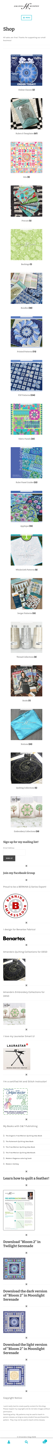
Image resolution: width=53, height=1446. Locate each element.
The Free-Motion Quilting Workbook (20, 1153)
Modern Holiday (12, 1164)
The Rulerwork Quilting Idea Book (19, 1141)
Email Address (8, 848)
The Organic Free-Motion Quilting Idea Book (24, 1136)
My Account (9, 1442)
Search (26, 1442)
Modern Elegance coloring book (19, 1158)
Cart (40, 1440)
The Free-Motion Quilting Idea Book (20, 1147)
